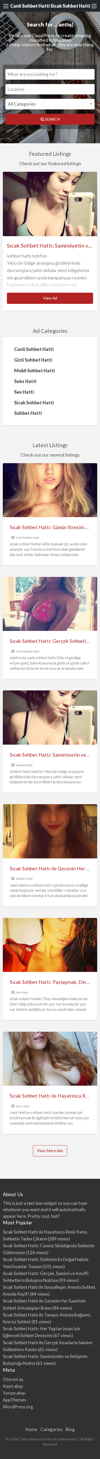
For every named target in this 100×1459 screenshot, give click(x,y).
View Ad (51, 299)
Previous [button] (9, 200)
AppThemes (14, 1400)
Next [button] (90, 200)
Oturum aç (13, 1379)
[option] (50, 241)
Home (31, 1429)
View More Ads (50, 1150)
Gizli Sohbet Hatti (27, 538)
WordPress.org (18, 1406)
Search (52, 119)
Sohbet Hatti (24, 765)
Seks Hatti (22, 1106)
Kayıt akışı (13, 1386)
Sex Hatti (22, 992)
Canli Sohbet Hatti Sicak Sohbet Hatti (50, 6)
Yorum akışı (14, 1393)
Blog (70, 1429)
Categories (51, 1429)
